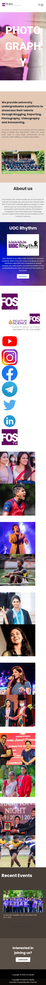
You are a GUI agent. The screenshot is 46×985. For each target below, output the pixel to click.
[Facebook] (23, 373)
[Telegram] (23, 389)
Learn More (23, 959)
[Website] (23, 302)
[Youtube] (23, 341)
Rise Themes (32, 982)
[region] (23, 50)
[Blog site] (23, 321)
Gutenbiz (13, 982)
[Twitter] (23, 405)
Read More (23, 270)
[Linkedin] (23, 421)
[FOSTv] (23, 437)
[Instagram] (23, 357)
